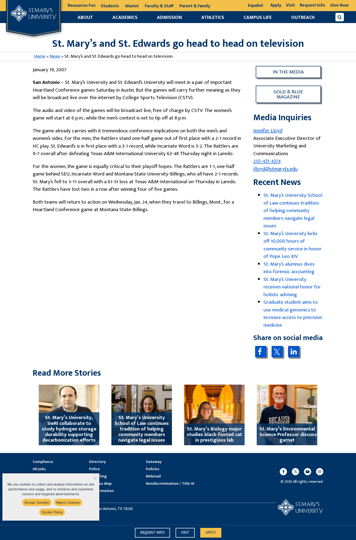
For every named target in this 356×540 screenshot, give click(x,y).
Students (110, 6)
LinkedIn (293, 351)
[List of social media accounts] (299, 471)
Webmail (153, 476)
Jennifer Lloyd (267, 130)
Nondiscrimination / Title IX (170, 484)
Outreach (303, 17)
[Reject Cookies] (95, 478)
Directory (97, 462)
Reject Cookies (68, 502)
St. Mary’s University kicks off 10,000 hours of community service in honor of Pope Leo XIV (292, 245)
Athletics (212, 17)
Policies (152, 469)
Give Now (339, 5)
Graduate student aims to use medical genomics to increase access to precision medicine (292, 313)
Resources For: (82, 5)
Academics (125, 17)
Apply (275, 5)
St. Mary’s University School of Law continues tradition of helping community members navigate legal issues (292, 210)
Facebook (260, 351)
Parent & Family (194, 6)
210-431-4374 (267, 161)
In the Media (288, 72)
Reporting (98, 476)
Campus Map (100, 484)
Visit (290, 5)
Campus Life (258, 17)
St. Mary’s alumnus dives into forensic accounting (289, 268)
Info (152, 532)
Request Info (312, 5)
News (55, 56)
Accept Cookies (36, 502)
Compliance (43, 462)
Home (40, 56)
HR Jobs (39, 469)
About (85, 17)
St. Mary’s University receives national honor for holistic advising (292, 287)
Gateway (154, 462)
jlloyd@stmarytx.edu (275, 169)
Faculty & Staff (159, 6)
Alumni (132, 6)
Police (94, 469)
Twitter (277, 351)
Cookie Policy (52, 512)
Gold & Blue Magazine (288, 94)
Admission (169, 17)
